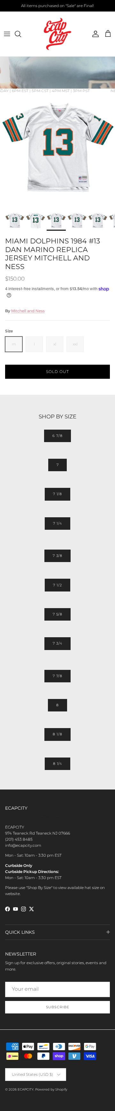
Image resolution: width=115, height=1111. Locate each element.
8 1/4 (57, 763)
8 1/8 (57, 734)
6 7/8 (57, 435)
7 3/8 (57, 555)
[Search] (21, 34)
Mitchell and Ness (28, 310)
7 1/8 (57, 494)
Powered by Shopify (51, 1089)
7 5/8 (57, 614)
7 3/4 (57, 643)
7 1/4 (57, 523)
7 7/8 (57, 676)
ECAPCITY (26, 1089)
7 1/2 (57, 585)
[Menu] (7, 34)
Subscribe (57, 1007)
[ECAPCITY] (57, 34)
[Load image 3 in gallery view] (57, 150)
